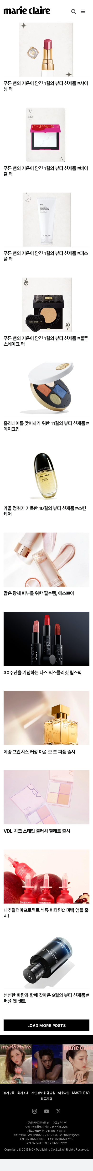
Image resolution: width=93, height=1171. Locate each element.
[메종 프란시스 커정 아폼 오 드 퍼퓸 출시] (46, 718)
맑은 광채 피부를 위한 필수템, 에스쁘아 (39, 593)
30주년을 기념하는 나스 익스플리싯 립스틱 (43, 672)
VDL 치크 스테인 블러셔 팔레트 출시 (37, 831)
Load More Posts (46, 1025)
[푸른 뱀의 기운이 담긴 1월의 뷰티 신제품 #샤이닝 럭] (46, 50)
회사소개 (23, 1093)
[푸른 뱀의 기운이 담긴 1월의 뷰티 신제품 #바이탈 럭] (46, 135)
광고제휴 (46, 1099)
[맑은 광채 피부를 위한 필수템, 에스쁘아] (46, 560)
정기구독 (9, 1093)
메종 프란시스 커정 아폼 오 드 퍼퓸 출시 (39, 752)
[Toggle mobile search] (73, 11)
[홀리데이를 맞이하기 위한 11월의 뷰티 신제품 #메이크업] (46, 390)
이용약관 (63, 1093)
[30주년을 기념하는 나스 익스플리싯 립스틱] (46, 639)
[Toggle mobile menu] (83, 11)
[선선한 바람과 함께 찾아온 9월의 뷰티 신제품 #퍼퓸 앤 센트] (46, 961)
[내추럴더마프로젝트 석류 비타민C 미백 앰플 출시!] (46, 876)
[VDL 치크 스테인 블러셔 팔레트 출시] (46, 797)
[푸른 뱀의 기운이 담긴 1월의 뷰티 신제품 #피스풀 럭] (46, 220)
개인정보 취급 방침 (43, 1093)
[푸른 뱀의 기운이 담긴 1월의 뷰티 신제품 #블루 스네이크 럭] (46, 305)
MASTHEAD (81, 1093)
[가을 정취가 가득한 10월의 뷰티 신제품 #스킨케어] (46, 475)
